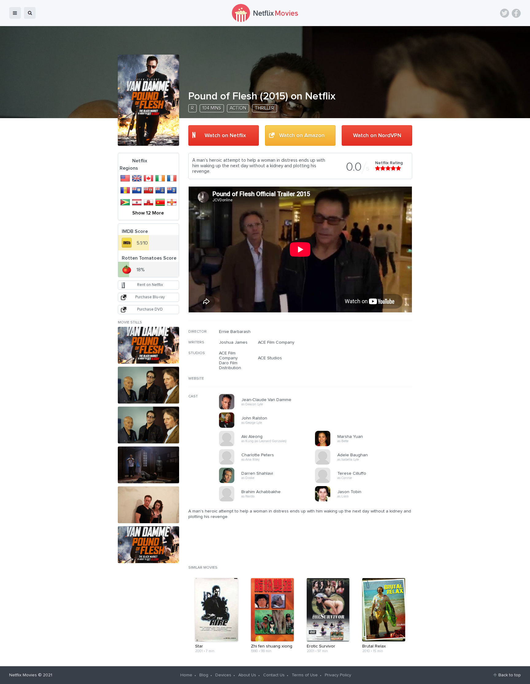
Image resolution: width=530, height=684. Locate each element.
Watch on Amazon (302, 135)
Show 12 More (148, 213)
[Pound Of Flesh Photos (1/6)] (148, 345)
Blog (203, 675)
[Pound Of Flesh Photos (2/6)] (148, 385)
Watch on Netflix (225, 135)
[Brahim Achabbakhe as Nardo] (269, 500)
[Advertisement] (366, 368)
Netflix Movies (23, 675)
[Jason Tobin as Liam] (365, 500)
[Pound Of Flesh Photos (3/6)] (148, 425)
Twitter (504, 13)
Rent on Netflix (150, 285)
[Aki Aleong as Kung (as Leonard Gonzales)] (269, 445)
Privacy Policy (338, 675)
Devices (223, 675)
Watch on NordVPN (377, 135)
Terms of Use (305, 675)
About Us (247, 675)
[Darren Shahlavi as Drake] (269, 482)
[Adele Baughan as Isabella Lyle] (365, 464)
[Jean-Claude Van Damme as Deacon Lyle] (269, 408)
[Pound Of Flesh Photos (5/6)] (148, 504)
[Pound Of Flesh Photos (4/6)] (148, 464)
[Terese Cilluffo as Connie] (365, 482)
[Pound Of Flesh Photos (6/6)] (148, 544)
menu (15, 13)
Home (186, 675)
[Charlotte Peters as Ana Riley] (269, 464)
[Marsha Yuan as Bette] (365, 445)
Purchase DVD (150, 309)
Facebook (516, 13)
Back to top (509, 675)
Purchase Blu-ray (150, 297)
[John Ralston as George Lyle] (269, 427)
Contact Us (274, 675)
